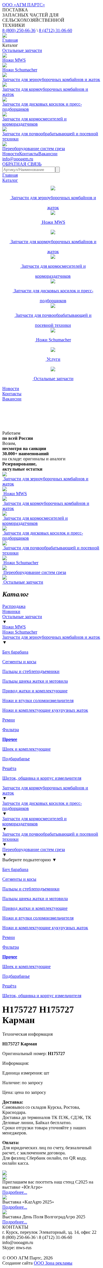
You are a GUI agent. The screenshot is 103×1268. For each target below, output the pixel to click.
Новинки (11, 611)
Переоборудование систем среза (33, 849)
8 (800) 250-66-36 (18, 30)
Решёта (9, 768)
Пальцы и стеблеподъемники (31, 671)
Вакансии (48, 153)
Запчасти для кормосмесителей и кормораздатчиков (34, 821)
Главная (10, 40)
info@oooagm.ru (17, 158)
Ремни (8, 719)
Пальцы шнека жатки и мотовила (35, 681)
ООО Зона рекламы (53, 1263)
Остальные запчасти (22, 616)
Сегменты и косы (19, 661)
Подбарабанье (16, 758)
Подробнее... (14, 1192)
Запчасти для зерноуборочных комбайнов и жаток (51, 637)
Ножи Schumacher (19, 632)
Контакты (28, 153)
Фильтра (10, 729)
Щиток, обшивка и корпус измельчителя (41, 778)
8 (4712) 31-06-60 (55, 30)
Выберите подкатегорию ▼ (29, 859)
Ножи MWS (14, 626)
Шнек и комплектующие (26, 749)
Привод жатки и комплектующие (35, 690)
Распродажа (13, 606)
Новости (10, 153)
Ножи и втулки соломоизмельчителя (38, 700)
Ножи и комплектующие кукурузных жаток (45, 710)
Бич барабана (15, 652)
